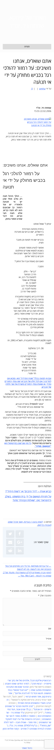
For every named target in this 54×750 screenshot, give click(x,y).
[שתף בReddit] (10, 550)
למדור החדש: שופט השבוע (17, 683)
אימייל (48, 638)
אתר (49, 648)
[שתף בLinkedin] (20, 550)
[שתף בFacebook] (20, 533)
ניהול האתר (27, 748)
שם (49, 628)
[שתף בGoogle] (20, 542)
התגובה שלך (44, 595)
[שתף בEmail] (10, 542)
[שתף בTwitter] (10, 533)
